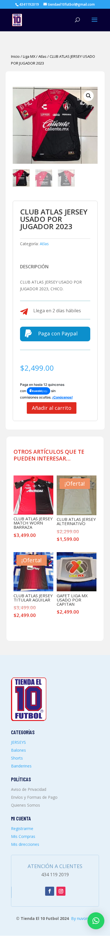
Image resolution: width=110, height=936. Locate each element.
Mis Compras (23, 836)
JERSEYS (18, 742)
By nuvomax (82, 918)
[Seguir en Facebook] (49, 891)
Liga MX (29, 56)
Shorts (17, 758)
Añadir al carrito (51, 407)
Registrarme (22, 828)
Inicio (15, 56)
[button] (88, 96)
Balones (18, 750)
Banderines (21, 766)
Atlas (42, 56)
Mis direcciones (25, 844)
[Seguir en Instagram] (60, 891)
